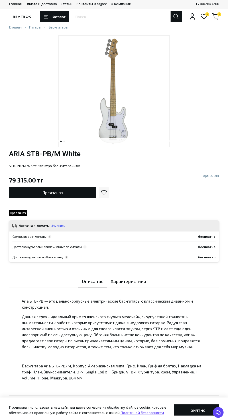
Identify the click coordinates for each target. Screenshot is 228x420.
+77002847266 (207, 4)
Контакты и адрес (91, 4)
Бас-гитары (58, 27)
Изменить (58, 225)
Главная (15, 4)
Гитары (35, 27)
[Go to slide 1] (61, 141)
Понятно (196, 410)
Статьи (66, 4)
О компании (121, 4)
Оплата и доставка (41, 4)
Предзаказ (52, 192)
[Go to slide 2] (64, 141)
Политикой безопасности (142, 412)
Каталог (58, 16)
